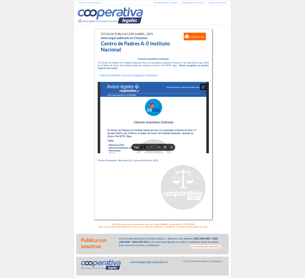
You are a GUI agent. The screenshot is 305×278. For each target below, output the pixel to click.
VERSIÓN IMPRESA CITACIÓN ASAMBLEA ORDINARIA (129, 75)
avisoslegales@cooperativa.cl (206, 246)
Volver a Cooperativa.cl (90, 2)
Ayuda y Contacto (217, 2)
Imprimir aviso (197, 37)
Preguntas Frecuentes (193, 2)
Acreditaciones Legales (165, 2)
